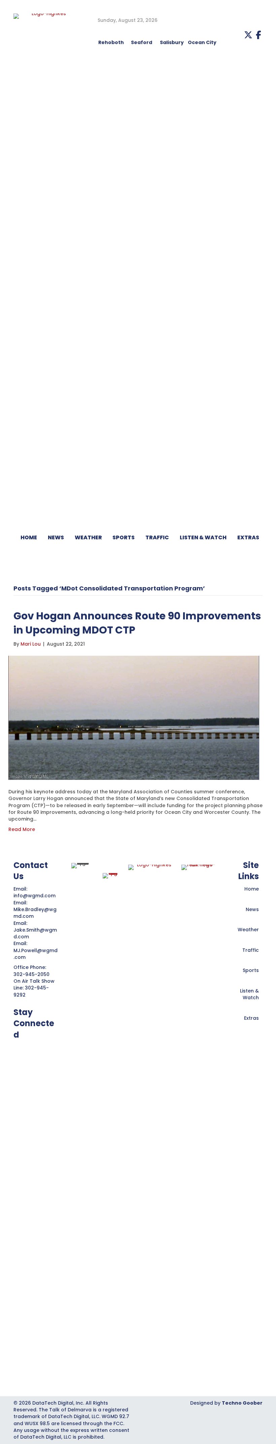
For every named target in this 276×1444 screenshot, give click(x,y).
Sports (123, 537)
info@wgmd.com (35, 895)
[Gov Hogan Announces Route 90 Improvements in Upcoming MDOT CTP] (133, 717)
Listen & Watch (249, 994)
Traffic (250, 950)
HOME (29, 537)
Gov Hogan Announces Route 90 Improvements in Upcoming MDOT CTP (137, 623)
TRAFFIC (157, 537)
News (252, 909)
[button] (248, 35)
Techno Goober (242, 1403)
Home (251, 889)
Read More (21, 829)
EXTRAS (248, 537)
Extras (251, 1018)
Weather (248, 929)
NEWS (56, 537)
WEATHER (88, 537)
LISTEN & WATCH (203, 537)
